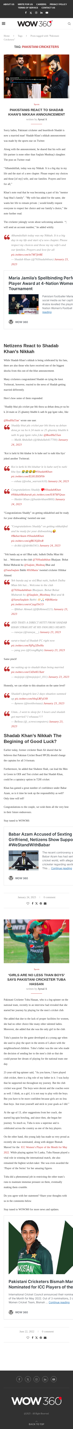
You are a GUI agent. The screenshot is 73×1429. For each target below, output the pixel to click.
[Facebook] (25, 12)
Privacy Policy (58, 4)
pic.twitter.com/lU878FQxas (49, 494)
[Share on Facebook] (32, 903)
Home (7, 35)
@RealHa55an (52, 434)
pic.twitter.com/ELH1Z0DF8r (28, 476)
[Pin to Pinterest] (41, 903)
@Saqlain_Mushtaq (38, 594)
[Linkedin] (41, 12)
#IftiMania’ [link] (33, 570)
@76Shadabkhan (21, 590)
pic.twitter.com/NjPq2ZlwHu (27, 645)
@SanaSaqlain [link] (12, 570)
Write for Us (25, 4)
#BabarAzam (18, 535)
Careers (41, 4)
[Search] (69, 23)
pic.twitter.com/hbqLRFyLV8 (31, 698)
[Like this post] (28, 903)
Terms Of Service (28, 8)
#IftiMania (51, 599)
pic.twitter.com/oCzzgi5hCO (27, 604)
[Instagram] (36, 12)
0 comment (49, 897)
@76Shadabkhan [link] (42, 559)
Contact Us (48, 8)
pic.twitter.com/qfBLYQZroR (27, 540)
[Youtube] (47, 12)
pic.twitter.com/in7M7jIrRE (27, 254)
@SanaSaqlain (20, 599)
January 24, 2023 (58, 481)
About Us (8, 4)
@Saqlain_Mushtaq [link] (34, 565)
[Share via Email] (45, 903)
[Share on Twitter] (36, 903)
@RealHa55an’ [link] (12, 420)
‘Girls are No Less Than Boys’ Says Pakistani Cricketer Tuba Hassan (36, 979)
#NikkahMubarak (21, 494)
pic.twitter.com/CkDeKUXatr (27, 671)
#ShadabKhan (44, 471)
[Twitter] (31, 12)
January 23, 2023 (50, 632)
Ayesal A (42, 119)
